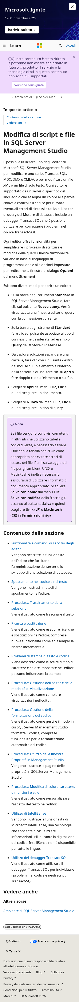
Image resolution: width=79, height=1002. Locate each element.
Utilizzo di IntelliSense (28, 813)
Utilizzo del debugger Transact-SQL (39, 857)
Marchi (8, 996)
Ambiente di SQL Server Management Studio (37, 97)
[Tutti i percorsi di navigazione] (7, 97)
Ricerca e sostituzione (28, 623)
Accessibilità (50, 990)
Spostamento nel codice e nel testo (39, 581)
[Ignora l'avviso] (72, 6)
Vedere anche (16, 123)
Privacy (8, 978)
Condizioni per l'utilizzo (19, 990)
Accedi (71, 45)
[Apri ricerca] (60, 45)
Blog (39, 972)
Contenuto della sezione (24, 117)
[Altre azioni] (72, 97)
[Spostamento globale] (4, 45)
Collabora (57, 972)
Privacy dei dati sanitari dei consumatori (31, 984)
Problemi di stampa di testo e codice (40, 656)
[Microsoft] (39, 45)
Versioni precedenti (17, 972)
